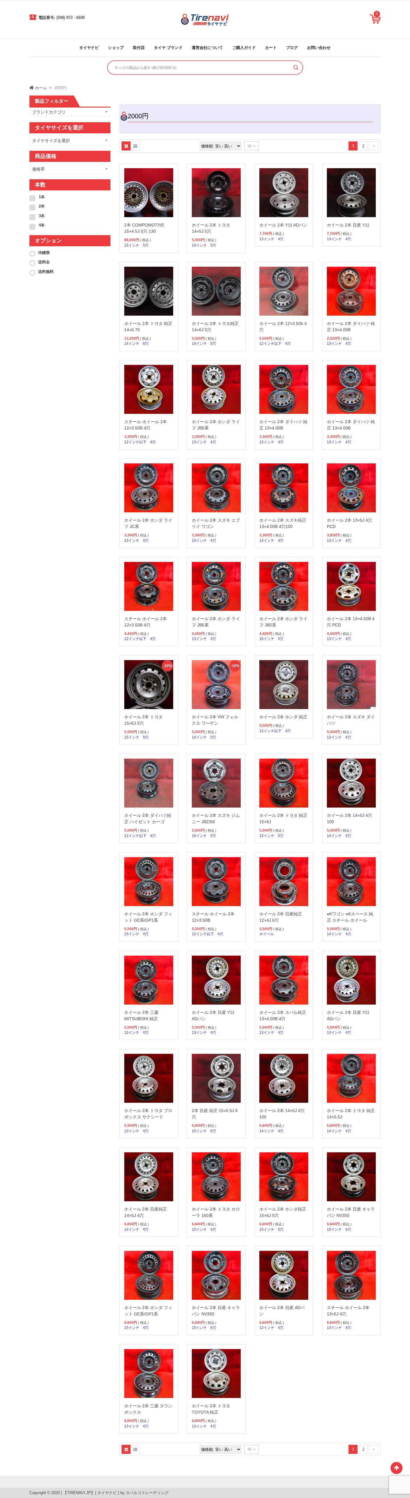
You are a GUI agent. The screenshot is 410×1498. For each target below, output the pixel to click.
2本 (42, 206)
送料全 (44, 262)
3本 (42, 216)
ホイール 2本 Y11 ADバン (283, 225)
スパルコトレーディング (147, 1492)
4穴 (281, 239)
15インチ (131, 245)
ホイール (266, 934)
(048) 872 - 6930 (70, 17)
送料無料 (46, 271)
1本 (42, 197)
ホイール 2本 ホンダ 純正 (283, 716)
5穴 (146, 245)
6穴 (146, 343)
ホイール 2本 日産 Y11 (348, 225)
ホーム (41, 88)
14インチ (199, 245)
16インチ (266, 639)
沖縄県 (44, 252)
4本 (42, 225)
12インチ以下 (270, 343)
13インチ (266, 239)
